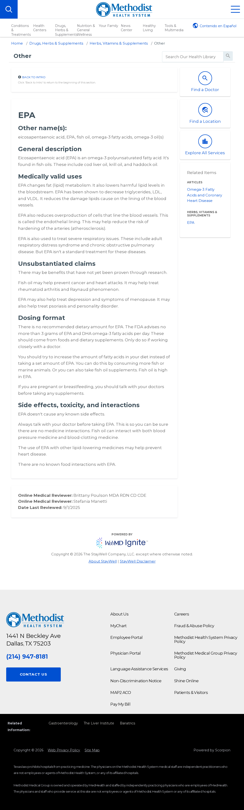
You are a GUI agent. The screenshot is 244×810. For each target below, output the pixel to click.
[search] (192, 57)
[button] (235, 9)
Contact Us (33, 674)
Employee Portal (126, 637)
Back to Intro (34, 77)
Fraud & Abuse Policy (194, 625)
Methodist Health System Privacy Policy (205, 639)
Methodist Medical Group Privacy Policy (205, 655)
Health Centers (39, 28)
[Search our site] (9, 9)
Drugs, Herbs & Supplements (65, 30)
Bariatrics (127, 723)
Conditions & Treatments (21, 30)
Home (17, 43)
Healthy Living (149, 28)
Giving (180, 668)
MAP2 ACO (120, 692)
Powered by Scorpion (211, 750)
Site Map (92, 750)
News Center (126, 28)
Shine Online (186, 680)
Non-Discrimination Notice (135, 680)
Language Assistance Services (139, 668)
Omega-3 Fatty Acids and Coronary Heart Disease (204, 195)
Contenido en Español (218, 26)
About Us (119, 614)
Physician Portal (125, 653)
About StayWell (103, 561)
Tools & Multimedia (174, 28)
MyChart (118, 625)
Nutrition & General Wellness (86, 30)
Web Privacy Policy (64, 750)
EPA (190, 222)
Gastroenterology (63, 723)
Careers (181, 614)
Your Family (108, 26)
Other (159, 43)
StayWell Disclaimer (138, 561)
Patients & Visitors (191, 692)
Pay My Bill (120, 704)
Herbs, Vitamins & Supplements (119, 43)
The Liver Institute (99, 723)
